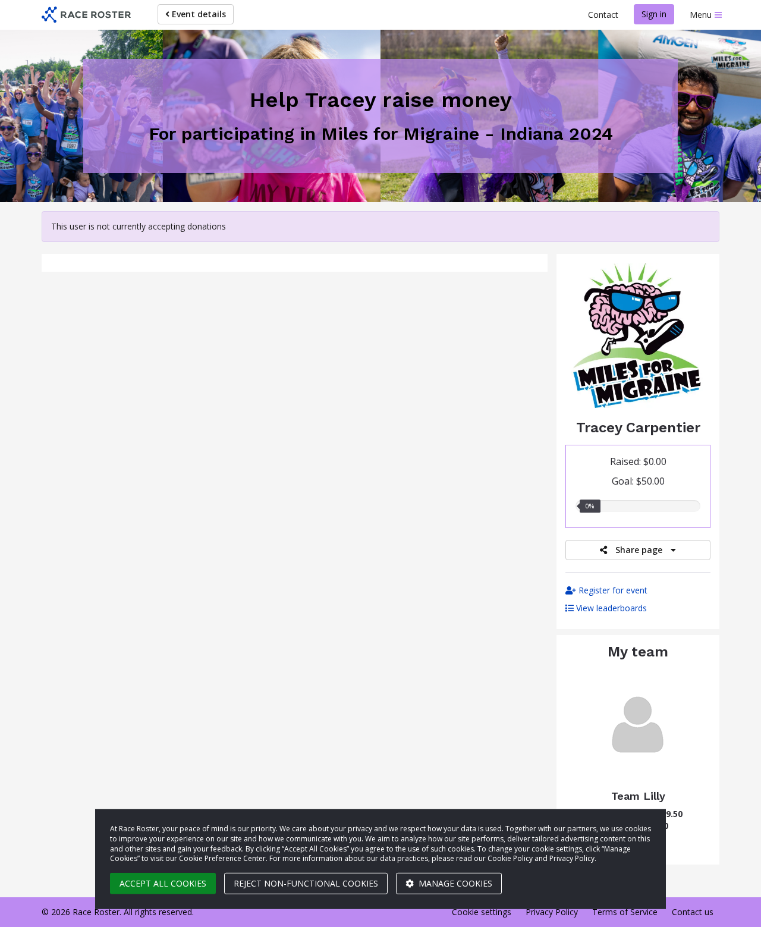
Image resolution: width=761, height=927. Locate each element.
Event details (197, 14)
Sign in (653, 14)
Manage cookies (454, 883)
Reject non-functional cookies (306, 883)
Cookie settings (481, 911)
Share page (639, 549)
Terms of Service (625, 911)
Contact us (692, 911)
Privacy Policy (552, 911)
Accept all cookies (163, 883)
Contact (603, 14)
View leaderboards (610, 608)
